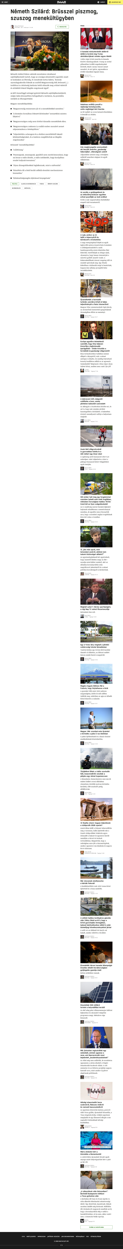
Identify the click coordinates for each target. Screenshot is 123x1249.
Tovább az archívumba (96, 1227)
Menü (6, 2)
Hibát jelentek (31, 1236)
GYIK (23, 1236)
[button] (15, 183)
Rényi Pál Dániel (19, 26)
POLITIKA (17, 27)
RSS (87, 1236)
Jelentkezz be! (116, 2)
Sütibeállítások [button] (96, 1236)
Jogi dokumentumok (68, 1236)
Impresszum (41, 1236)
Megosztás (63, 27)
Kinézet (102, 2)
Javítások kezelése (53, 1236)
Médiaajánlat (80, 1236)
